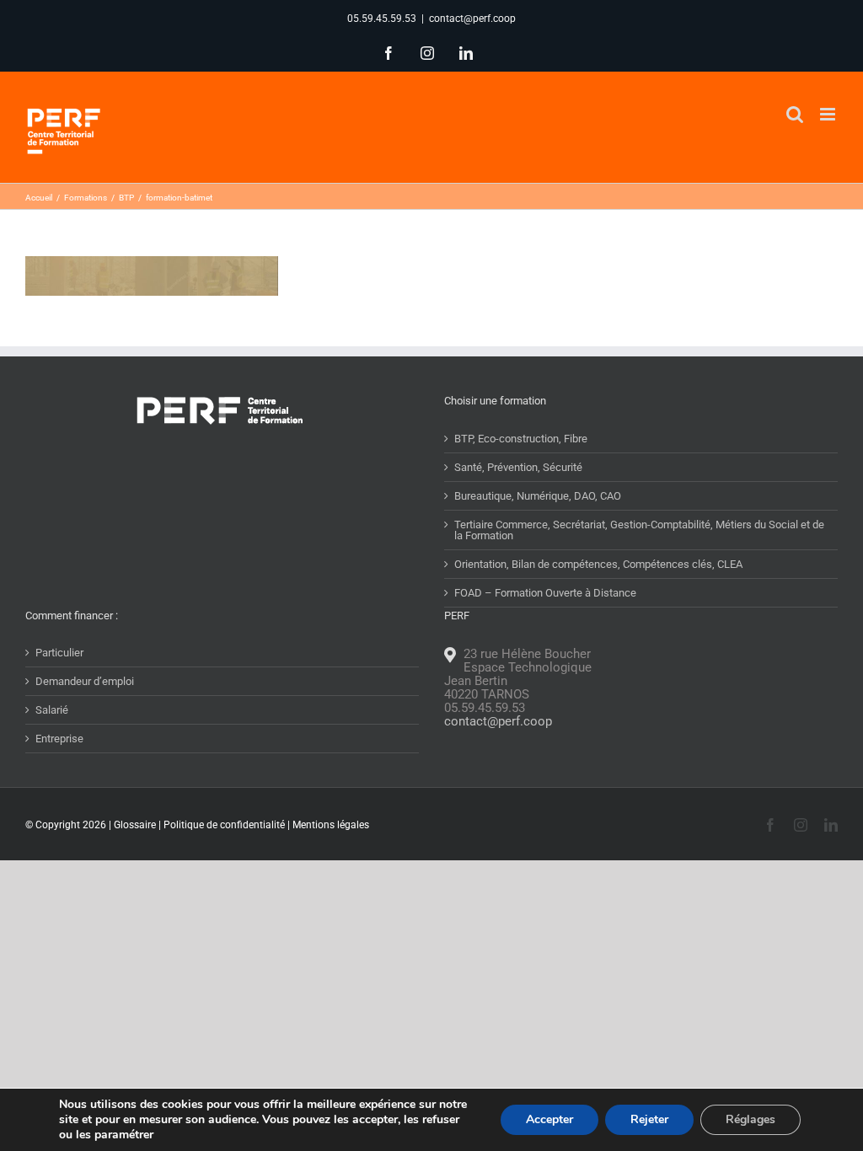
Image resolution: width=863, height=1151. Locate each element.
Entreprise (59, 738)
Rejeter (649, 1119)
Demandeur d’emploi (84, 681)
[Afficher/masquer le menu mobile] (829, 114)
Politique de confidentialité (224, 825)
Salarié (51, 709)
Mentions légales (330, 825)
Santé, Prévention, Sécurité (518, 467)
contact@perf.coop (472, 18)
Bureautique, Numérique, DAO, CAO (537, 495)
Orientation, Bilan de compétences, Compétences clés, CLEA (598, 564)
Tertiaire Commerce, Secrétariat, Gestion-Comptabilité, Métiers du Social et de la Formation (639, 530)
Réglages (750, 1119)
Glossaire (135, 825)
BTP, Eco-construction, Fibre (520, 438)
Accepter (549, 1119)
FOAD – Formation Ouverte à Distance (545, 592)
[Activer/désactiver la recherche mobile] (794, 114)
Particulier (59, 652)
